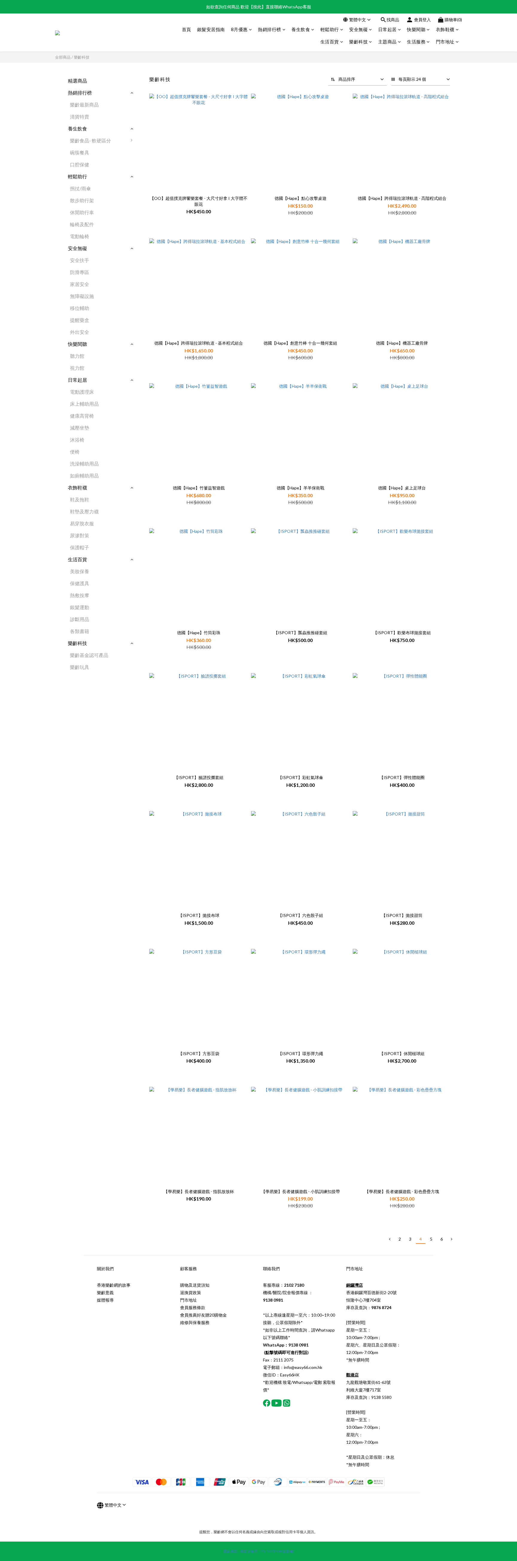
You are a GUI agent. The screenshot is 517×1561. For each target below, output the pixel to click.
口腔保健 (79, 164)
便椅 (75, 451)
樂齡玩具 (79, 667)
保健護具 (79, 583)
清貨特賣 (79, 116)
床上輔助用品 (84, 404)
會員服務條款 (192, 1307)
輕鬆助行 (329, 29)
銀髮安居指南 (211, 29)
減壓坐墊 (79, 427)
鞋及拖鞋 (79, 499)
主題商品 (387, 41)
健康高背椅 (82, 416)
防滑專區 (79, 272)
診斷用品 (79, 619)
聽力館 (77, 356)
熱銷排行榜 (269, 29)
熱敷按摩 (79, 595)
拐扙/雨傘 (80, 188)
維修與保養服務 (194, 1322)
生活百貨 (329, 41)
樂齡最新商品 (84, 104)
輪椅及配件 (82, 224)
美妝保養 (79, 571)
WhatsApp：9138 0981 (285, 1344)
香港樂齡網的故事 (113, 1285)
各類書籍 (79, 631)
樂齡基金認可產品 (89, 655)
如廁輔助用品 (84, 475)
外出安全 (79, 332)
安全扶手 (79, 260)
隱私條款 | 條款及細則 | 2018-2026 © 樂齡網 (258, 1551)
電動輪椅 (79, 236)
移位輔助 (79, 308)
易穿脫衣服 (82, 523)
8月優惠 (239, 29)
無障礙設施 (82, 296)
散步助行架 (82, 200)
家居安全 (79, 284)
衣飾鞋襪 (445, 29)
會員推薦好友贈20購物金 (203, 1314)
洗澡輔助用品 (84, 463)
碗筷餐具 (79, 152)
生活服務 (416, 41)
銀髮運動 (79, 607)
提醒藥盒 (79, 320)
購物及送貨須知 (194, 1285)
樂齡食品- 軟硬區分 (90, 140)
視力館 (77, 368)
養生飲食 (300, 29)
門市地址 (445, 41)
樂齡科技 (358, 41)
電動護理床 (82, 392)
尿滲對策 (79, 535)
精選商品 (77, 80)
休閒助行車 (82, 212)
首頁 (186, 29)
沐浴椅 (77, 439)
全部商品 (63, 57)
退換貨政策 (190, 1292)
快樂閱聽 (416, 29)
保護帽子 (79, 547)
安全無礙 (358, 29)
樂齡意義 (105, 1292)
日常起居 (387, 29)
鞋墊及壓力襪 (84, 511)
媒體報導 (105, 1300)
